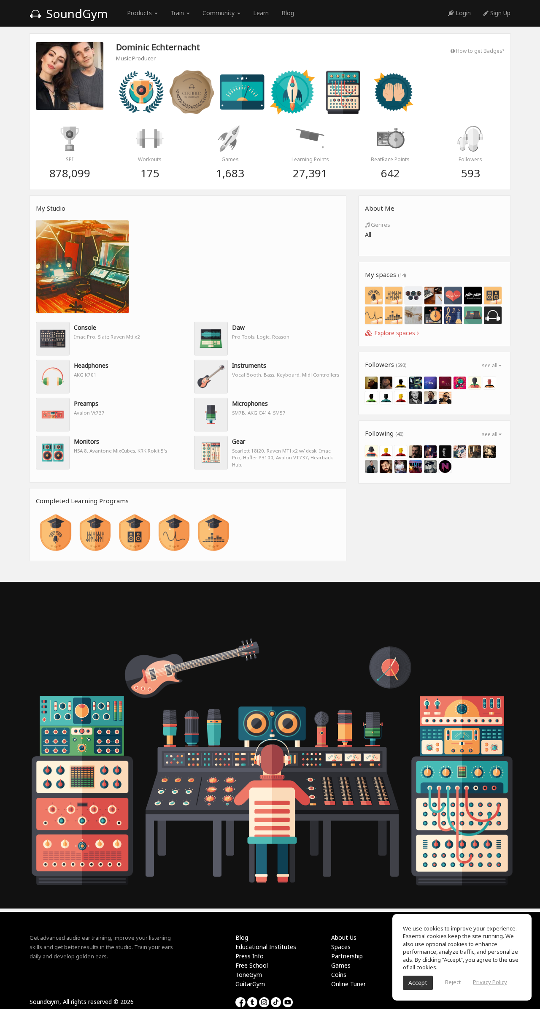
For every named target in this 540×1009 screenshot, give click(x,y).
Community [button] (219, 13)
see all (490, 365)
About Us (343, 937)
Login (462, 13)
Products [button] (140, 13)
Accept (417, 983)
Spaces (341, 947)
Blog (287, 13)
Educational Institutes (265, 947)
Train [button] (178, 13)
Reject (453, 982)
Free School (251, 965)
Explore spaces (395, 333)
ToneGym (248, 975)
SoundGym (75, 13)
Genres (380, 224)
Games (341, 965)
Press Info (249, 956)
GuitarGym (250, 984)
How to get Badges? (479, 50)
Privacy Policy (490, 982)
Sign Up (499, 13)
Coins (338, 975)
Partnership (347, 956)
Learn (261, 13)
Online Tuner (348, 984)
